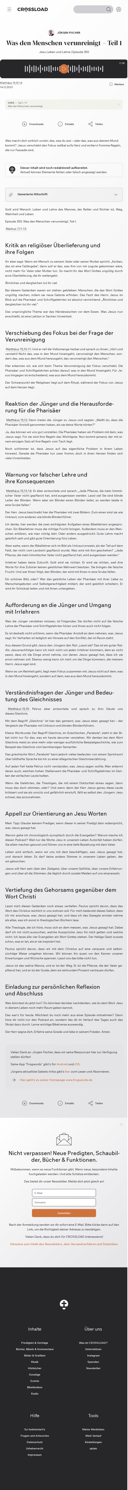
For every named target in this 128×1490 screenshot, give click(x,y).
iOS (77, 1064)
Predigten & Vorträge (34, 1342)
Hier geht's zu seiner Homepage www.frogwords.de (56, 1080)
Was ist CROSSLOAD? (93, 1342)
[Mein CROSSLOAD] (119, 9)
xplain (93, 1448)
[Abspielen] (64, 69)
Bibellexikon (34, 1387)
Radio (34, 1393)
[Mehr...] (9, 9)
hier (67, 1071)
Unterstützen (93, 1349)
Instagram (93, 1355)
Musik (34, 1361)
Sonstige (34, 1374)
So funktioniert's (34, 1429)
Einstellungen (93, 1442)
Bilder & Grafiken (35, 1355)
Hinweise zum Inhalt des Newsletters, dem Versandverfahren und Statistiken (64, 1244)
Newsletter (93, 1368)
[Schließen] (121, 1124)
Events (34, 1381)
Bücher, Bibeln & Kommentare (35, 1349)
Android (62, 1064)
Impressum (35, 1454)
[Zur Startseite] (33, 9)
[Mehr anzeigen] (116, 195)
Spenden (93, 1361)
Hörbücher (35, 1368)
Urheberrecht (34, 1448)
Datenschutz (35, 1442)
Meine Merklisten (93, 1429)
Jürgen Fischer (68, 32)
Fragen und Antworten (34, 1435)
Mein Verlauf (93, 1435)
